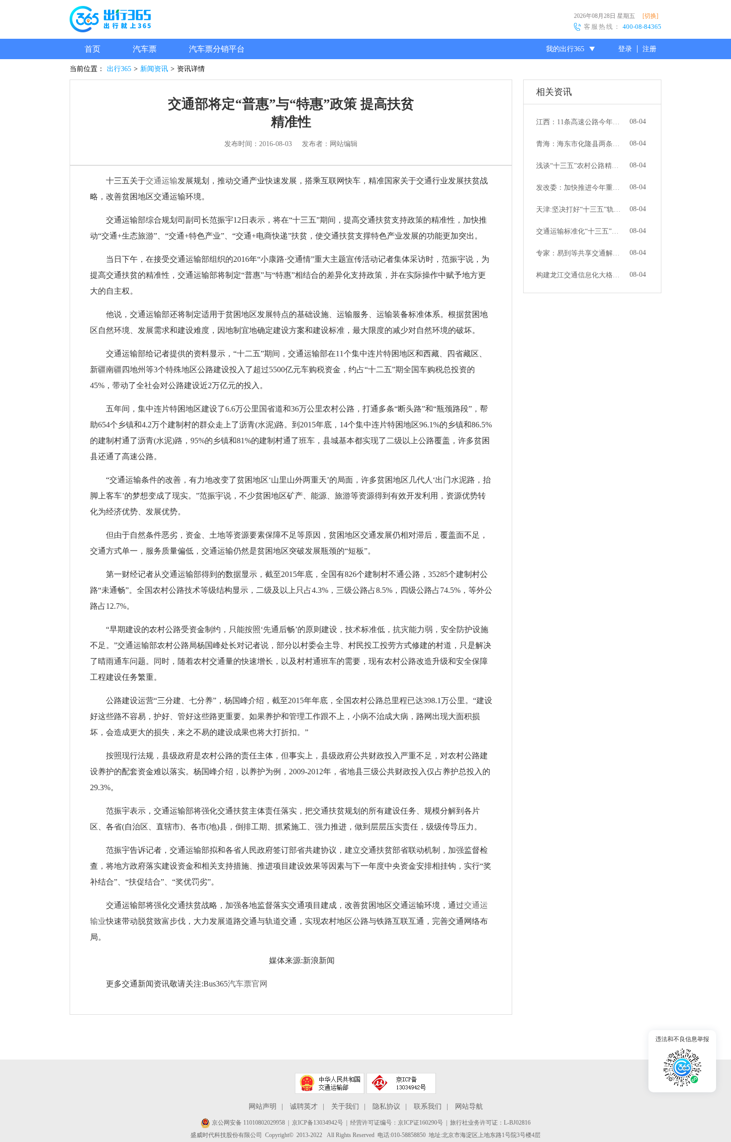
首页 (92, 49)
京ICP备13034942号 (317, 1122)
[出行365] (110, 21)
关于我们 (345, 1106)
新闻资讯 (154, 69)
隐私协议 (386, 1106)
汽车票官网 (248, 983)
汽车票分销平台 (217, 49)
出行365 (119, 69)
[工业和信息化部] (401, 1083)
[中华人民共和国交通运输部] (330, 1083)
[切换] (650, 15)
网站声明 (262, 1106)
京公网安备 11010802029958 (247, 1122)
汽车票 (145, 49)
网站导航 (469, 1106)
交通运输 (162, 180)
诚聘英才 (304, 1106)
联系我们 (428, 1106)
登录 (625, 49)
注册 (649, 49)
